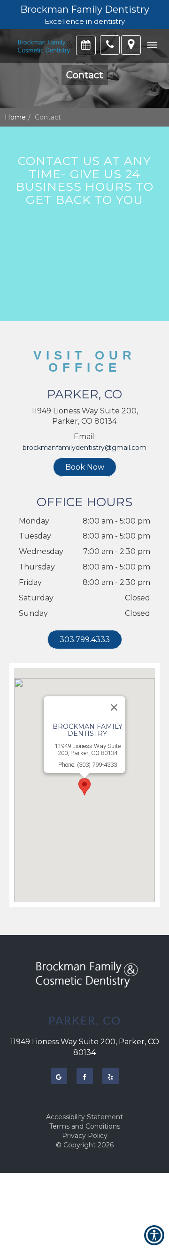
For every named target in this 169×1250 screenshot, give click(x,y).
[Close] (114, 707)
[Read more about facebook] (85, 1076)
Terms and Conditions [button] (84, 1126)
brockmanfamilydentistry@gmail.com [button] (84, 447)
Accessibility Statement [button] (84, 1117)
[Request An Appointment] (86, 45)
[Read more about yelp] (110, 1076)
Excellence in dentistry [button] (85, 21)
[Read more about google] (59, 1076)
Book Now (84, 467)
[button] (152, 44)
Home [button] (15, 117)
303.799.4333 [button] (85, 639)
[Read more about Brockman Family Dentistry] (44, 46)
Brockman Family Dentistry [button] (84, 9)
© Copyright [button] (85, 1145)
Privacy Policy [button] (85, 1135)
